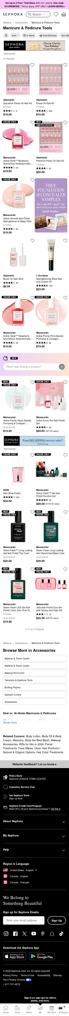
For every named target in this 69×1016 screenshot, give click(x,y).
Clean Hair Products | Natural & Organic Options (31, 750)
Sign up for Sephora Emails (21, 912)
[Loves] (56, 14)
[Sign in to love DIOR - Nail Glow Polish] (32, 455)
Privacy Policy (10, 975)
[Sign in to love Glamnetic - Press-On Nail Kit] (65, 65)
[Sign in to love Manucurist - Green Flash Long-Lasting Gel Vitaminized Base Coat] (65, 512)
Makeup (7, 22)
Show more (10, 722)
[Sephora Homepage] (13, 14)
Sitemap (57, 975)
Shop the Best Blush (37, 740)
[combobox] (38, 14)
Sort (14, 35)
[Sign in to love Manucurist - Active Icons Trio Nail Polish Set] (65, 382)
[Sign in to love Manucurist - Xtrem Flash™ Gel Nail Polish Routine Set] (65, 455)
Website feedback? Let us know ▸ (34, 764)
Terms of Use (27, 975)
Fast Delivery (50, 35)
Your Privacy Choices (14, 979)
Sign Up (57, 920)
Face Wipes (25, 748)
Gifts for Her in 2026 (31, 744)
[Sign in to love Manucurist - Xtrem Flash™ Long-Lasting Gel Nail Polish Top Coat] (32, 512)
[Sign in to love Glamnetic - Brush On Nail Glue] (32, 240)
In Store (30, 35)
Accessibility (43, 975)
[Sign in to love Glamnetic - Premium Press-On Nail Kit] (65, 122)
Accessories (21, 22)
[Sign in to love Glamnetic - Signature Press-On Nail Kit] (32, 65)
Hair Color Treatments (49, 752)
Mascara (18, 740)
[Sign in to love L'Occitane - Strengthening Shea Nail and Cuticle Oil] (65, 240)
